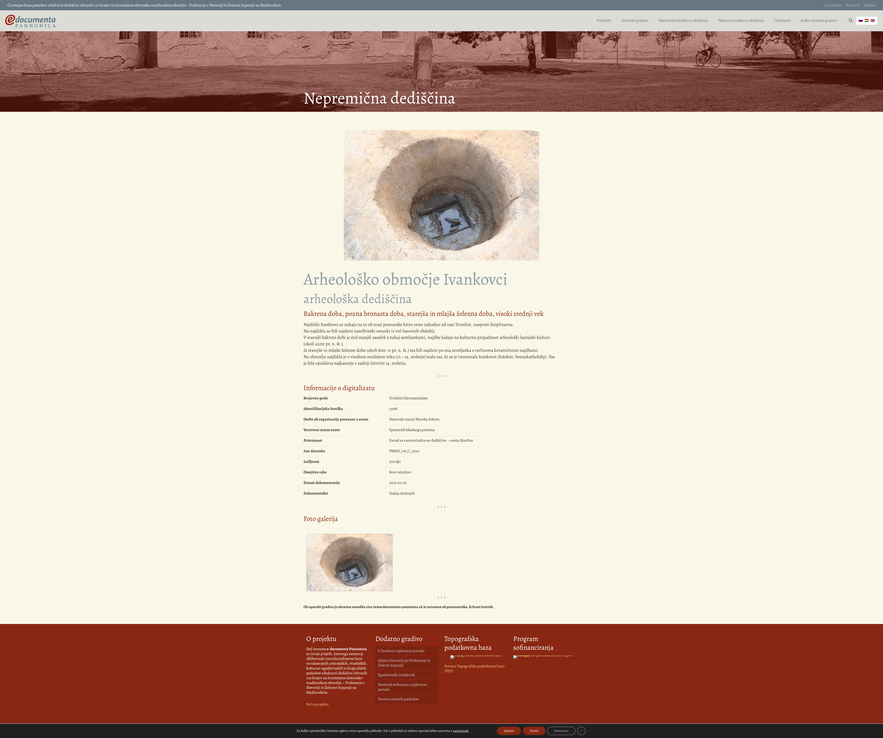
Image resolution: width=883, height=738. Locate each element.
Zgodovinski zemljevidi (396, 675)
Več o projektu (317, 704)
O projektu (833, 5)
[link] (476, 657)
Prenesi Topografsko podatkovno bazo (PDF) (474, 669)
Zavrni (534, 731)
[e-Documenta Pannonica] (30, 20)
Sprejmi (509, 731)
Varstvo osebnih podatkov (398, 699)
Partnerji (852, 5)
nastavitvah (460, 731)
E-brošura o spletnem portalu (401, 650)
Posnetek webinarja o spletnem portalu (402, 687)
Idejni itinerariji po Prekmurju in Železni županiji (404, 663)
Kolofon (869, 5)
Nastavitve (561, 731)
